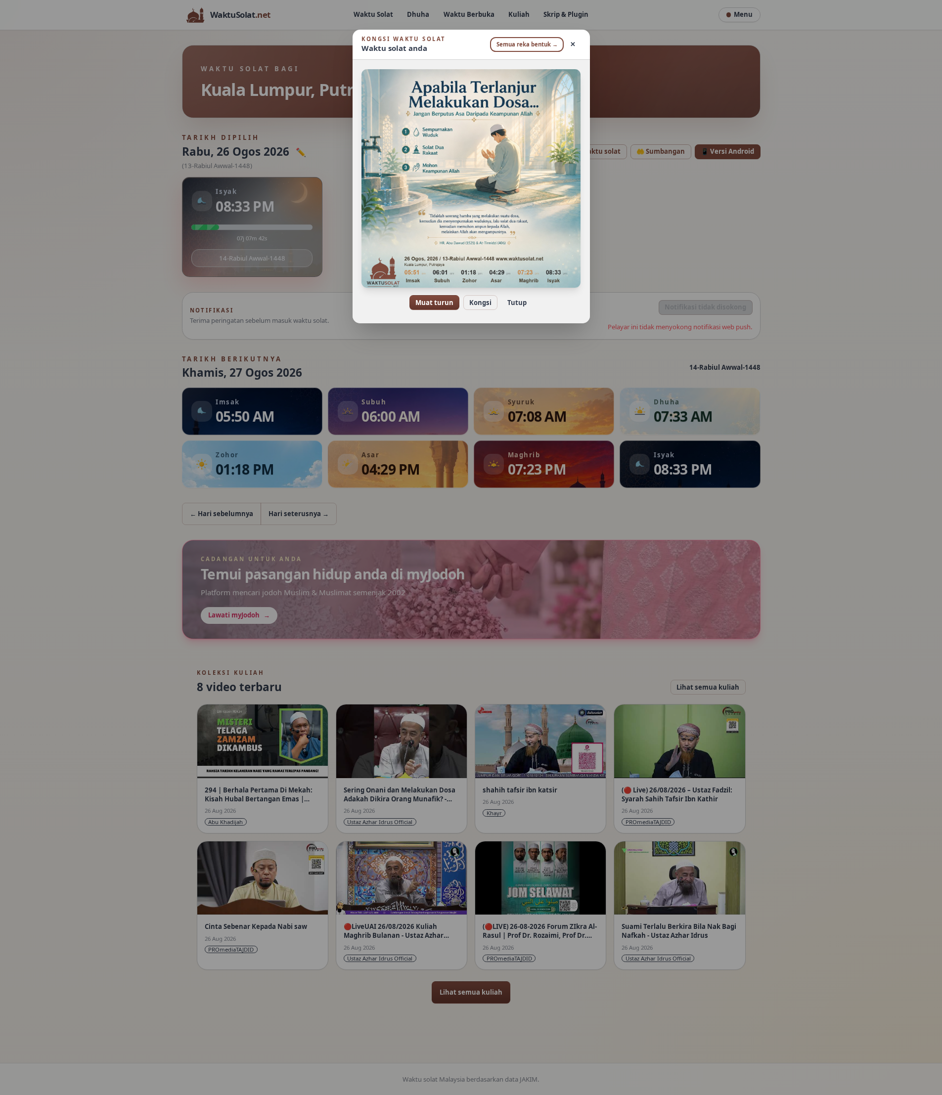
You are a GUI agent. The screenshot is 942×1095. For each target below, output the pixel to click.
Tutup (517, 302)
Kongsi (480, 302)
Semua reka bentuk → (527, 44)
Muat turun (434, 302)
